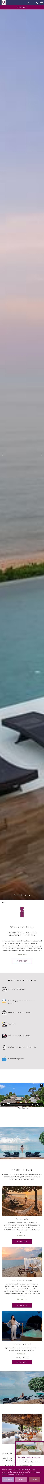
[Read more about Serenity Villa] (22, 1201)
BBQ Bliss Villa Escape (22, 1280)
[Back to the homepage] (4, 2)
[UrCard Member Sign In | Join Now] (28, 2)
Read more (21, 1235)
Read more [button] (21, 954)
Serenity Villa (22, 1219)
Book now (22, 7)
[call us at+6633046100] (37, 2)
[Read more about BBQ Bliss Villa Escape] (22, 1262)
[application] (22, 1475)
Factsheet (22, 961)
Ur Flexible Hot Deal (22, 1344)
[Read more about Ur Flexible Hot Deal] (22, 1326)
